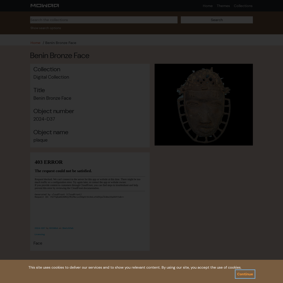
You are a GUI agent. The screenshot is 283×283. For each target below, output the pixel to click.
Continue (245, 274)
